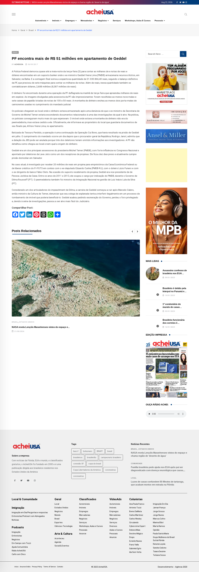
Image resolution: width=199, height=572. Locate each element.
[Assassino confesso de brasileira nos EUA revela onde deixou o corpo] (152, 273)
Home (14, 30)
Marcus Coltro (159, 519)
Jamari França (159, 508)
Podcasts (18, 527)
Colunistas (136, 499)
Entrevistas (17, 536)
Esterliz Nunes (135, 541)
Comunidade (136, 463)
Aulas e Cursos (116, 530)
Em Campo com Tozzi (21, 543)
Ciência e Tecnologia (63, 526)
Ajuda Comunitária (20, 547)
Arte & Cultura (63, 533)
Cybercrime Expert (137, 526)
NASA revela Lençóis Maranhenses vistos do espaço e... (41, 327)
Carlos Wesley (135, 519)
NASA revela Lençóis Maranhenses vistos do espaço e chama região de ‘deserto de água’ (70, 2)
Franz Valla (134, 545)
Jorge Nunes (158, 515)
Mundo (58, 515)
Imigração (18, 507)
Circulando (133, 522)
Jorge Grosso (159, 511)
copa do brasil (94, 463)
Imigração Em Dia (160, 504)
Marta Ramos (159, 526)
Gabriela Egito (135, 548)
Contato (60, 567)
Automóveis (40, 20)
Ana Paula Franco (136, 504)
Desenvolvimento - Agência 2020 (172, 567)
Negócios (102, 20)
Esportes (59, 522)
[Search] (186, 14)
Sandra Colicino (159, 548)
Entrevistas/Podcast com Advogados (28, 516)
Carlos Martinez (136, 515)
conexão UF (78, 463)
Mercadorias (86, 20)
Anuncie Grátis (25, 567)
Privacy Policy (37, 567)
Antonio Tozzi (135, 508)
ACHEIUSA (18, 64)
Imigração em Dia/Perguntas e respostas (30, 512)
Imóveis (55, 20)
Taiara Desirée (159, 551)
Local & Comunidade (24, 499)
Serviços (117, 20)
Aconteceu (59, 538)
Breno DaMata (135, 511)
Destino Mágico (136, 534)
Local (133, 478)
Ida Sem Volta (135, 552)
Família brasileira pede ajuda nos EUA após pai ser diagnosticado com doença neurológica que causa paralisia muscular (157, 470)
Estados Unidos (26, 322)
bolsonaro (87, 451)
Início (16, 567)
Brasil (31, 30)
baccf (76, 451)
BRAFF (100, 451)
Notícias (15, 520)
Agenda (58, 542)
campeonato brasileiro (111, 457)
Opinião (156, 530)
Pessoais (159, 20)
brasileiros (77, 457)
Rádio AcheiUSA (19, 551)
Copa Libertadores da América (87, 470)
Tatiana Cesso (159, 555)
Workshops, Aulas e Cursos (138, 20)
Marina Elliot (158, 522)
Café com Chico (19, 554)
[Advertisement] (166, 165)
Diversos (113, 526)
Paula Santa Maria (161, 534)
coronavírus (78, 476)
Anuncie (82, 534)
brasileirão (91, 457)
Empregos (70, 20)
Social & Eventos (62, 546)
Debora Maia (134, 530)
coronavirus (110, 470)
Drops (131, 537)
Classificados (87, 499)
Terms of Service (49, 567)
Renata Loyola (159, 544)
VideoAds (116, 499)
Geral (23, 30)
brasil (109, 451)
